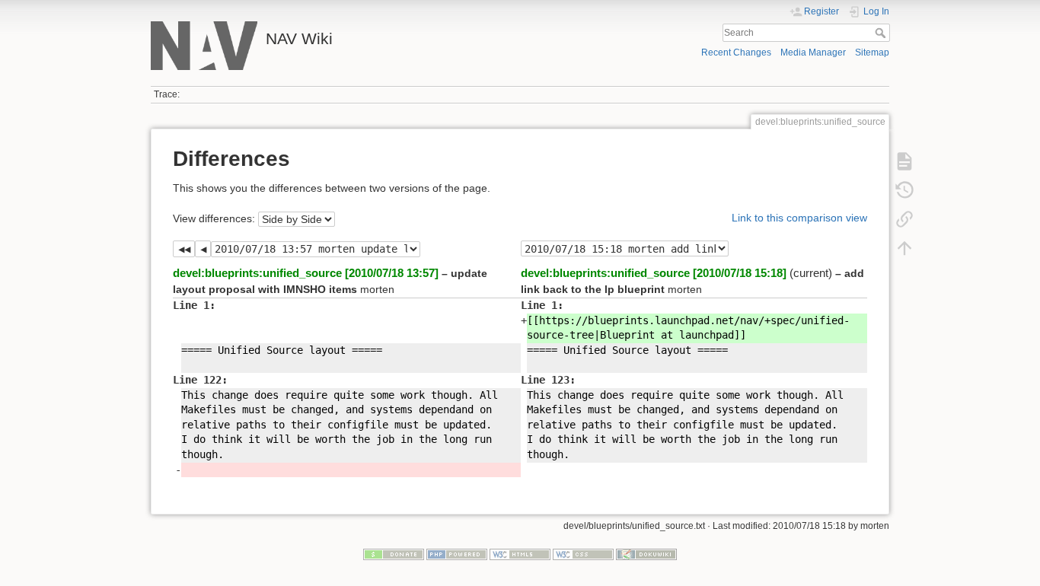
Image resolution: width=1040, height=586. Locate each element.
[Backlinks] (904, 219)
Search (882, 32)
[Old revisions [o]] (904, 190)
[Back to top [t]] (904, 248)
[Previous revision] (203, 248)
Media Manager (813, 52)
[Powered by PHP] (456, 553)
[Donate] (393, 553)
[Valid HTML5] (520, 553)
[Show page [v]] (904, 161)
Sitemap (872, 52)
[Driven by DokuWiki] (646, 553)
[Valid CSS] (583, 553)
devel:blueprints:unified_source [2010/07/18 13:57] (306, 272)
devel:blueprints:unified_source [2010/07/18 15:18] (653, 272)
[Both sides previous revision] (184, 248)
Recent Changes (736, 52)
